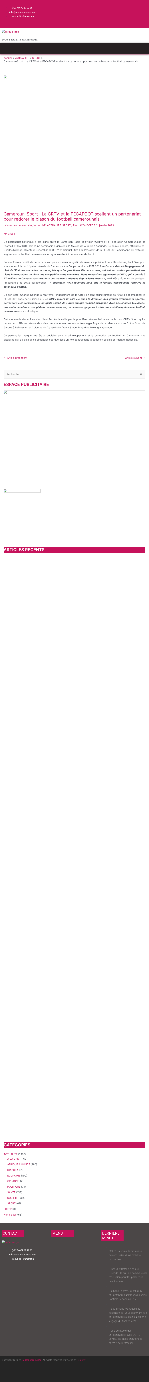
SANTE (11, 1192)
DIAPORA (12, 1170)
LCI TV (8, 1209)
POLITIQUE (13, 1186)
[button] (74, 48)
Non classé (10, 1214)
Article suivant (135, 358)
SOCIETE (12, 1197)
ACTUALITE (54, 225)
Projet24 (81, 1359)
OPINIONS (13, 1181)
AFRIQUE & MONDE (18, 1164)
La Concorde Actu (31, 1359)
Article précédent (15, 358)
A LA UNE (40, 225)
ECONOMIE (13, 1175)
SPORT (66, 225)
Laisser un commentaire (18, 225)
